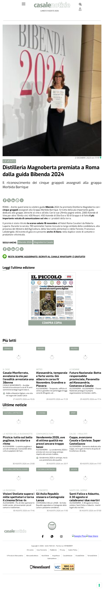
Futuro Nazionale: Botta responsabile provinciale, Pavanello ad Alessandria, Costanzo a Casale (85, 379)
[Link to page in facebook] (5, 200)
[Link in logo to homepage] (52, 5)
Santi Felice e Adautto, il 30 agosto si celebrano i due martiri (84, 497)
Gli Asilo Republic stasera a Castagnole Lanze (50, 497)
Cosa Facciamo (42, 550)
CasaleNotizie (68, 556)
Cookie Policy (72, 550)
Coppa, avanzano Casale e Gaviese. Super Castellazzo (85, 440)
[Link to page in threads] (22, 200)
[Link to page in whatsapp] (17, 200)
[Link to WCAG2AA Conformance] (63, 567)
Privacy (62, 550)
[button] (80, 4)
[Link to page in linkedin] (13, 200)
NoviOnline (45, 556)
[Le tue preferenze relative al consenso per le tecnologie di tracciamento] (99, 585)
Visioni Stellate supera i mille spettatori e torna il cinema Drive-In (18, 497)
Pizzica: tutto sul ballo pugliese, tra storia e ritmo (17, 440)
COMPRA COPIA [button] (52, 323)
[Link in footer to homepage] (52, 526)
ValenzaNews (52, 559)
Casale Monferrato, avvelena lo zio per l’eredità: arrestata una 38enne (18, 377)
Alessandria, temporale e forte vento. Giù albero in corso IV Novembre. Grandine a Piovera (51, 379)
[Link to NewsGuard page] (41, 567)
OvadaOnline (80, 556)
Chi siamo (30, 550)
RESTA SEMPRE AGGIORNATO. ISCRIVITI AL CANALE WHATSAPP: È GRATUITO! (46, 256)
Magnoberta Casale (43, 242)
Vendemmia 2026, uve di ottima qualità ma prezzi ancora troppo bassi (50, 442)
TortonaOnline (92, 556)
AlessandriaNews (32, 556)
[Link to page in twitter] (9, 200)
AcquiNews (56, 556)
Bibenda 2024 (25, 242)
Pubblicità (53, 550)
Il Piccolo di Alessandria (15, 556)
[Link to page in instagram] (61, 536)
